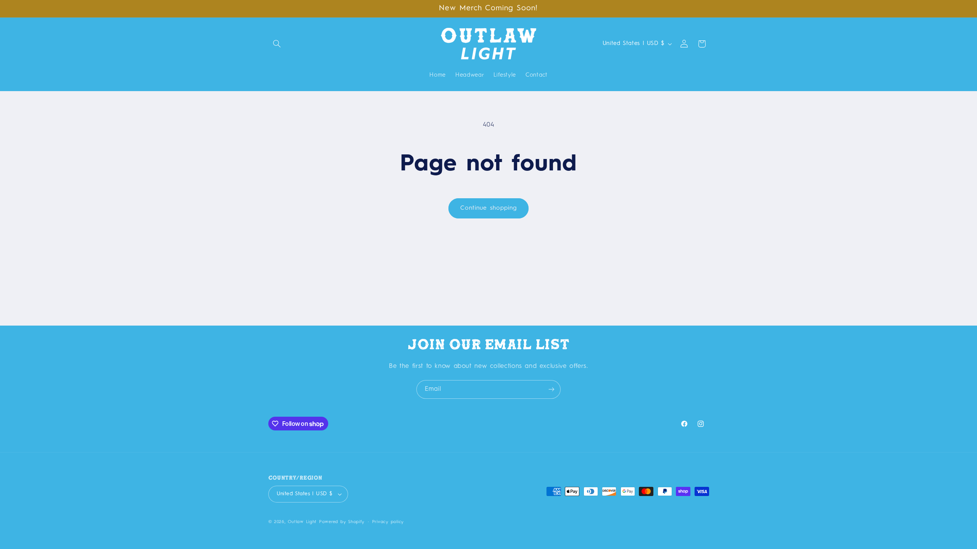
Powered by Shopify (341, 522)
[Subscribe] (551, 389)
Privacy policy (388, 522)
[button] (277, 44)
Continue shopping (488, 208)
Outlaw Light (302, 522)
